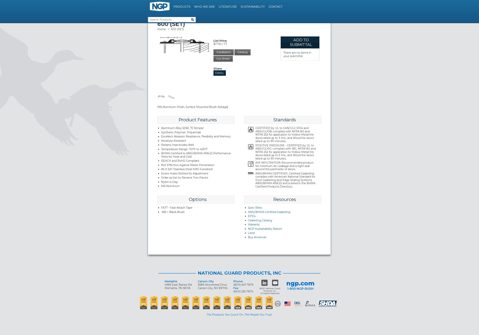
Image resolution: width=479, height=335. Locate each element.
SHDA (328, 304)
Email (219, 73)
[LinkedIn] (264, 283)
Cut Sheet (223, 58)
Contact (276, 6)
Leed (251, 233)
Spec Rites (255, 207)
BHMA (310, 304)
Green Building (278, 304)
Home (161, 29)
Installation (223, 52)
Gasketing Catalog (260, 220)
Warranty (254, 224)
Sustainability (253, 6)
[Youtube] (275, 283)
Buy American (257, 237)
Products (181, 6)
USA (287, 304)
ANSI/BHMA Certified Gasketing (269, 212)
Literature (228, 6)
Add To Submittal (301, 42)
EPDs (251, 216)
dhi (298, 304)
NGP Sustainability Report (265, 228)
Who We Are (204, 6)
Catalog (242, 52)
